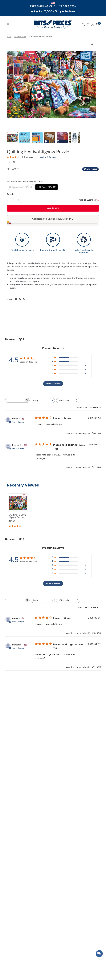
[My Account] (92, 24)
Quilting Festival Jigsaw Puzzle (17, 516)
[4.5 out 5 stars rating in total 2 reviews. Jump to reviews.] (15, 526)
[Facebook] (16, 299)
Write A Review (48, 157)
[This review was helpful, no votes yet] (93, 433)
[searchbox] (14, 400)
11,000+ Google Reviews (59, 11)
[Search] (83, 24)
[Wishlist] (88, 24)
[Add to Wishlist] (24, 496)
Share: (10, 299)
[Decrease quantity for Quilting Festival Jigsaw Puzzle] (9, 200)
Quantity (10, 194)
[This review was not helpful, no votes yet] (98, 433)
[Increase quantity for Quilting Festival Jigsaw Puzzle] (18, 200)
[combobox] (43, 400)
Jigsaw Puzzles (20, 36)
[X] (19, 299)
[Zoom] (92, 44)
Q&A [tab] (21, 339)
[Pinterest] (23, 299)
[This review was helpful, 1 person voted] (93, 467)
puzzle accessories (23, 284)
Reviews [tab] (10, 339)
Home (9, 36)
